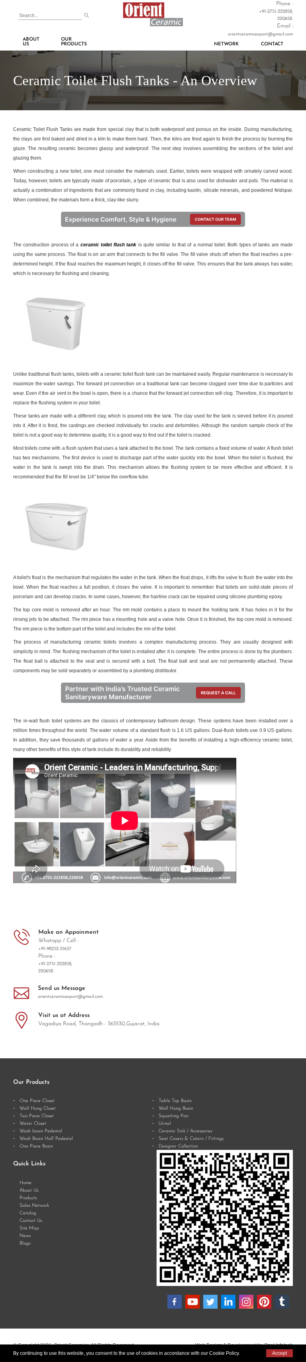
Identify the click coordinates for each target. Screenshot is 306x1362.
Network (226, 44)
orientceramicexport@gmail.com (260, 34)
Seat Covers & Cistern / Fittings (191, 1138)
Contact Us (31, 1220)
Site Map (29, 1228)
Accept (279, 1353)
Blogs (25, 1243)
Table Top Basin (175, 1101)
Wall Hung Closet (38, 1108)
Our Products (74, 42)
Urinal (165, 1123)
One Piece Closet (37, 1101)
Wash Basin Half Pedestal (46, 1138)
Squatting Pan (173, 1116)
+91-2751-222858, (276, 11)
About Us (31, 42)
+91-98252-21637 (54, 948)
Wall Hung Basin (176, 1108)
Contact (272, 44)
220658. (285, 18)
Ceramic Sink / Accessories (185, 1131)
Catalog (28, 1213)
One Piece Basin (36, 1146)
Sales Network (34, 1205)
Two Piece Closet (37, 1116)
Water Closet (33, 1123)
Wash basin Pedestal (41, 1131)
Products (28, 1198)
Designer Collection (178, 1146)
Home (25, 1183)
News (25, 1235)
